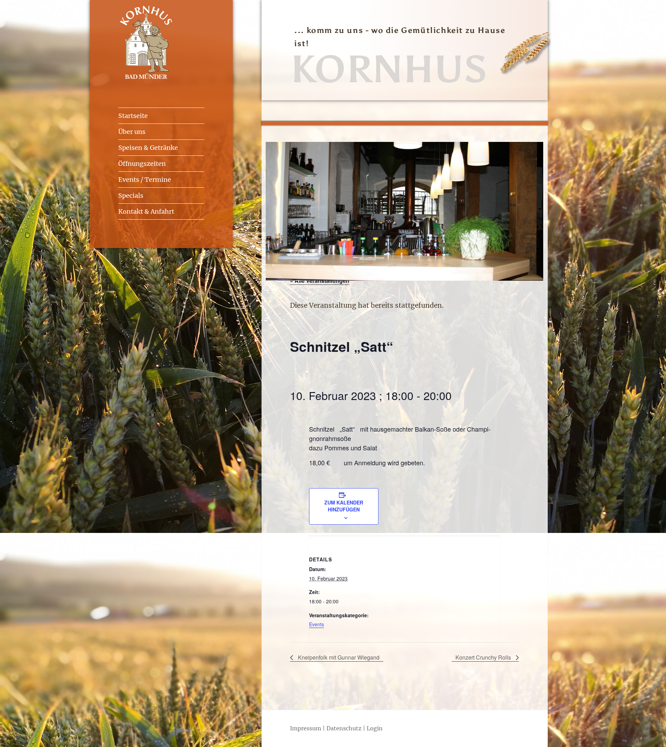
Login (375, 728)
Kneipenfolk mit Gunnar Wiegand (338, 657)
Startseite (133, 116)
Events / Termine (144, 180)
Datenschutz (343, 728)
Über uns (131, 132)
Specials (130, 196)
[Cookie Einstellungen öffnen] (15, 737)
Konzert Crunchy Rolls (483, 657)
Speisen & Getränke (148, 148)
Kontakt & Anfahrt (146, 211)
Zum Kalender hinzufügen (343, 506)
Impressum (305, 728)
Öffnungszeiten (142, 164)
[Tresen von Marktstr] (404, 278)
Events (316, 624)
